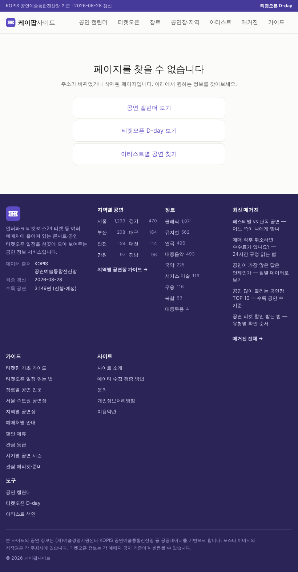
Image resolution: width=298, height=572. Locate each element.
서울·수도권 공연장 (26, 400)
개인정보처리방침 (116, 400)
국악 (174, 265)
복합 (173, 298)
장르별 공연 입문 (24, 389)
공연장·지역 (185, 22)
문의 (102, 389)
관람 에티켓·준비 (24, 466)
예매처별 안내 (21, 422)
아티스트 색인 (21, 514)
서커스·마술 (182, 276)
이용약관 (106, 411)
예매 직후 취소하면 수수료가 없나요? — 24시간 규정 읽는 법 (254, 247)
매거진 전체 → (248, 338)
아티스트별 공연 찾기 (149, 153)
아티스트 (220, 22)
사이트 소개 (109, 368)
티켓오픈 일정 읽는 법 (29, 379)
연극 (175, 243)
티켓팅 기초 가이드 (26, 368)
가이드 (276, 22)
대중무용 (177, 309)
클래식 (178, 221)
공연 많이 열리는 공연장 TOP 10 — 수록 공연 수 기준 (258, 298)
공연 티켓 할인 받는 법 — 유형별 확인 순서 (260, 319)
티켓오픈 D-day (276, 5)
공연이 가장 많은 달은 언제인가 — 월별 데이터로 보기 (261, 272)
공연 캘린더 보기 (149, 107)
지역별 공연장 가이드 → (122, 269)
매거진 (250, 22)
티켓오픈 (129, 22)
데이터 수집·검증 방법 (120, 379)
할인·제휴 (16, 433)
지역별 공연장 (21, 411)
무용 (174, 287)
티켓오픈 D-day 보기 (149, 130)
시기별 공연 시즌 (24, 455)
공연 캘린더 (93, 22)
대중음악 (180, 254)
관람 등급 (16, 444)
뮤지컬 (177, 232)
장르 (155, 22)
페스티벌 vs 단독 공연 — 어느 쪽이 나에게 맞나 (259, 224)
